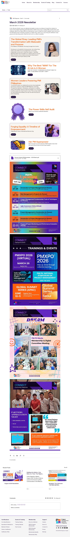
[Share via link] (20, 455)
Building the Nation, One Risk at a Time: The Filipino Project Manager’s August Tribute (34, 473)
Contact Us (44, 526)
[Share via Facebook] (10, 455)
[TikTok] (65, 528)
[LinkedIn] (60, 528)
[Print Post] (23, 455)
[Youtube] (63, 528)
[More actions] (59, 18)
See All (65, 467)
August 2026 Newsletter (12, 483)
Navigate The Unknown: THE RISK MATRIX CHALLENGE (56, 484)
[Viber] (67, 528)
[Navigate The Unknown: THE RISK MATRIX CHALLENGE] (57, 475)
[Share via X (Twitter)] (13, 455)
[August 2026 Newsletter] (13, 475)
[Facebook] (58, 528)
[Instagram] (56, 528)
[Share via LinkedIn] (17, 455)
